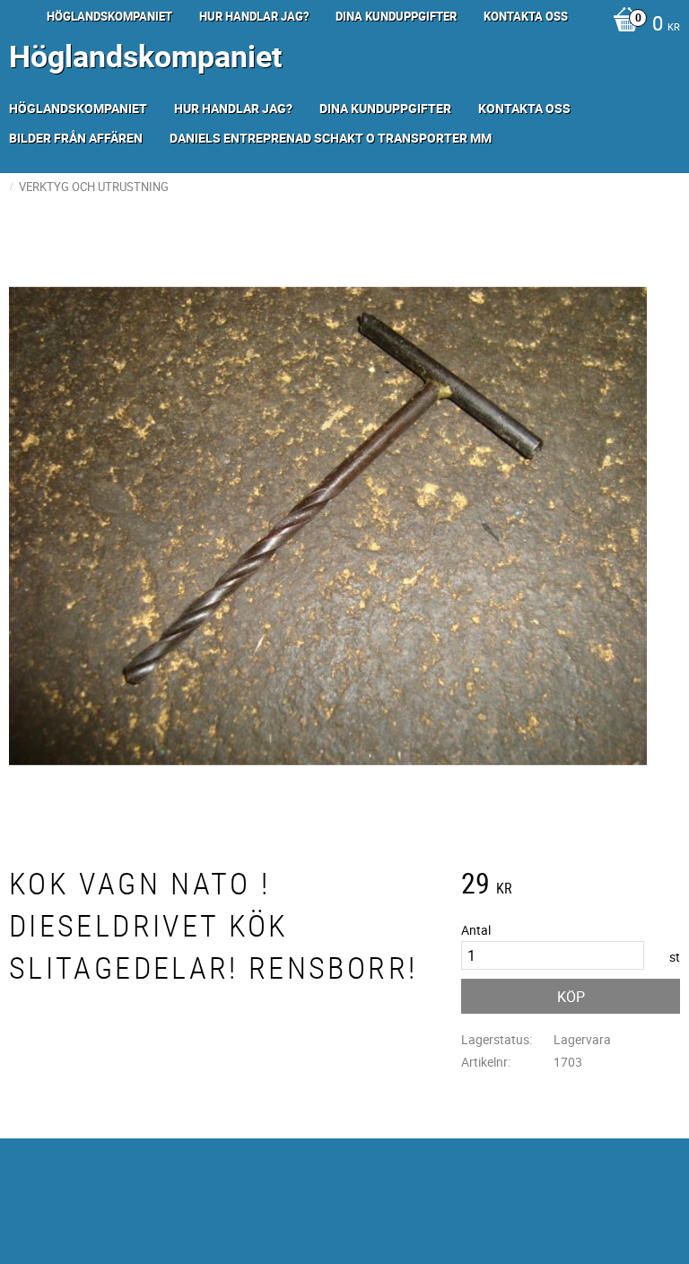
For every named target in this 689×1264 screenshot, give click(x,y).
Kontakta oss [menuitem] (526, 16)
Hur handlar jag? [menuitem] (254, 16)
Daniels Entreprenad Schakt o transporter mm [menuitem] (331, 137)
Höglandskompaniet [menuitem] (109, 16)
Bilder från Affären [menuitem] (76, 137)
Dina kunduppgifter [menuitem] (396, 16)
